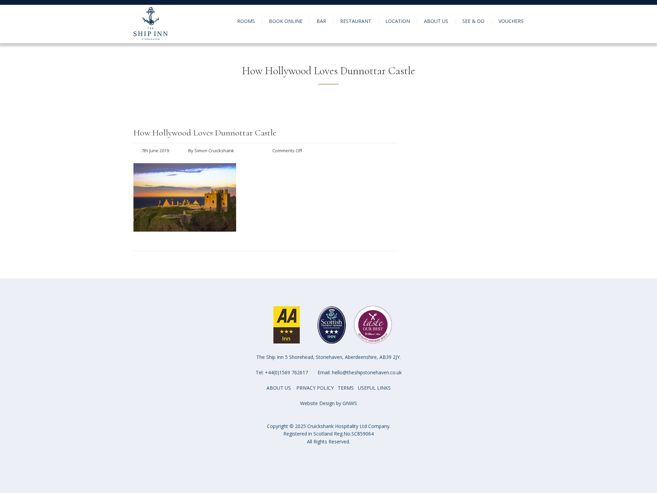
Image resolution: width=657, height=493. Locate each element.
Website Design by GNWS (328, 403)
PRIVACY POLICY (315, 388)
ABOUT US (279, 388)
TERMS (346, 388)
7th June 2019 (155, 150)
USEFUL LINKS (374, 388)
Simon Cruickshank (214, 150)
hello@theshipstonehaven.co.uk (367, 372)
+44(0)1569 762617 (286, 372)
